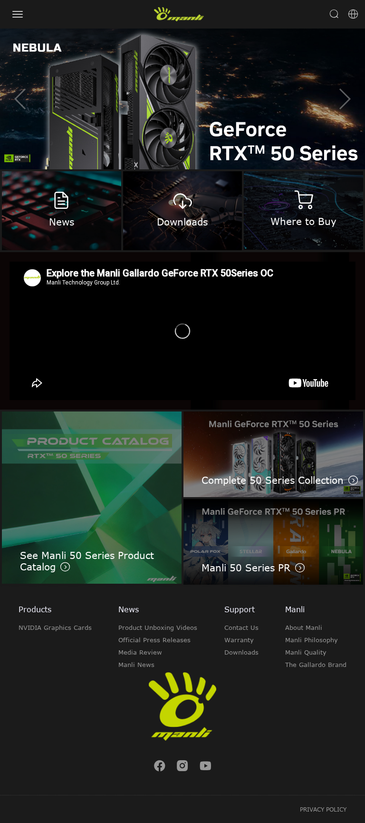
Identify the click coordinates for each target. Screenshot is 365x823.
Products (35, 609)
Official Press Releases (154, 640)
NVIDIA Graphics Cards (55, 627)
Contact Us (241, 627)
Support (239, 609)
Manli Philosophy (311, 640)
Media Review (140, 652)
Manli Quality (306, 652)
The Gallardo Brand (315, 664)
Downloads (241, 652)
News (128, 609)
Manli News (136, 664)
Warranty (239, 640)
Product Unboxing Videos (157, 627)
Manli (295, 609)
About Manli (303, 627)
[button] (344, 98)
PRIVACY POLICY (323, 809)
